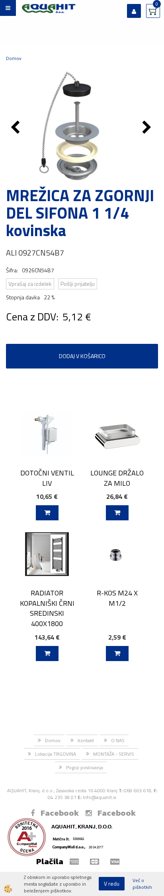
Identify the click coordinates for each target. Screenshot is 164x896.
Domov (13, 58)
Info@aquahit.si (99, 797)
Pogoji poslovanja (84, 767)
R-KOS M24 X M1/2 (117, 598)
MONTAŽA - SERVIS (113, 754)
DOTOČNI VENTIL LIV (47, 477)
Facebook (60, 813)
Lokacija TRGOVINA (55, 754)
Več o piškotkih (142, 883)
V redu (111, 883)
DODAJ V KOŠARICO (82, 356)
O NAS (118, 740)
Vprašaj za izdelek (30, 283)
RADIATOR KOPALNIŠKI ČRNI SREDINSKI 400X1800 (47, 608)
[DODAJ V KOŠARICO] (47, 512)
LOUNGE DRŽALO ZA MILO (117, 477)
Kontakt (86, 740)
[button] (148, 128)
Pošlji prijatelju (78, 283)
